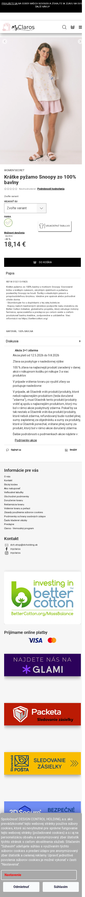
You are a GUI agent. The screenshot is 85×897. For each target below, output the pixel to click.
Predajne (9, 524)
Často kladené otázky (15, 520)
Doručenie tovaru (13, 500)
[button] (4, 41)
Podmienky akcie (26, 440)
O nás (7, 476)
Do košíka (45, 262)
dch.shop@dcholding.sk (24, 545)
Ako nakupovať (12, 488)
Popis (10, 273)
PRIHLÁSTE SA (10, 3)
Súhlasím (61, 887)
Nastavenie (13, 875)
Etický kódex (11, 484)
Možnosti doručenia (14, 232)
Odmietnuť (21, 887)
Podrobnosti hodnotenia (50, 188)
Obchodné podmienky (16, 496)
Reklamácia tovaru (14, 504)
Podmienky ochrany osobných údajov (25, 516)
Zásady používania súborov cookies (23, 512)
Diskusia (12, 341)
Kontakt (8, 480)
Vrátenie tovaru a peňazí (17, 508)
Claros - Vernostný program (19, 528)
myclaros (15, 549)
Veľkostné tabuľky (13, 492)
